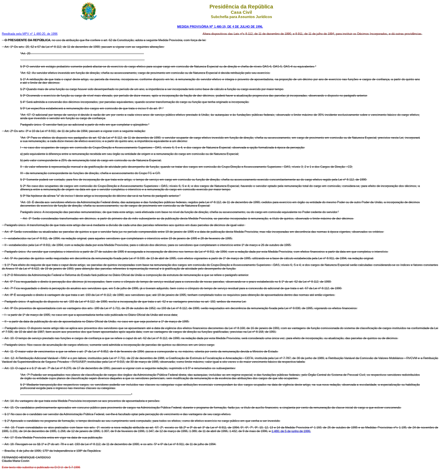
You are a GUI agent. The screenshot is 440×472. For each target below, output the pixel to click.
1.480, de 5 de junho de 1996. (291, 431)
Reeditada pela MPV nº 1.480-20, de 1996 (30, 33)
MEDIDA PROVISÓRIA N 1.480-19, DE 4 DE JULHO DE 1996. (220, 26)
